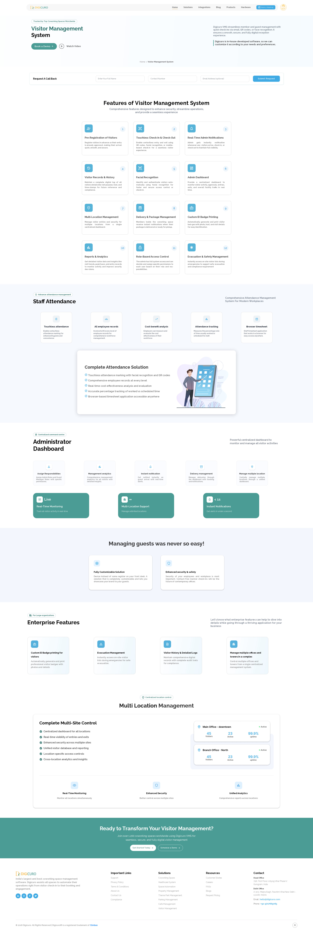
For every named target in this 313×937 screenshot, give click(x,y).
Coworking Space (166, 878)
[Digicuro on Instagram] (24, 895)
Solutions (188, 7)
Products (231, 7)
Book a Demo (44, 46)
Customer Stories (214, 878)
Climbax (94, 925)
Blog (218, 7)
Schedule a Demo (170, 848)
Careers (209, 882)
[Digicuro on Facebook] (29, 895)
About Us (115, 891)
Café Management (166, 904)
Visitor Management (167, 908)
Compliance (116, 899)
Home (175, 7)
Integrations (204, 7)
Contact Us (116, 895)
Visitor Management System (160, 62)
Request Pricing (213, 895)
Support (114, 878)
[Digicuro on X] (35, 895)
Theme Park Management (170, 895)
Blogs (208, 891)
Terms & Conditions (120, 886)
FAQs (208, 886)
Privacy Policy (117, 882)
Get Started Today (143, 848)
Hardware (246, 7)
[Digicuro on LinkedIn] (18, 895)
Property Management (168, 891)
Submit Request (266, 78)
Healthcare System (167, 882)
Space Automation (166, 886)
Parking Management (168, 899)
